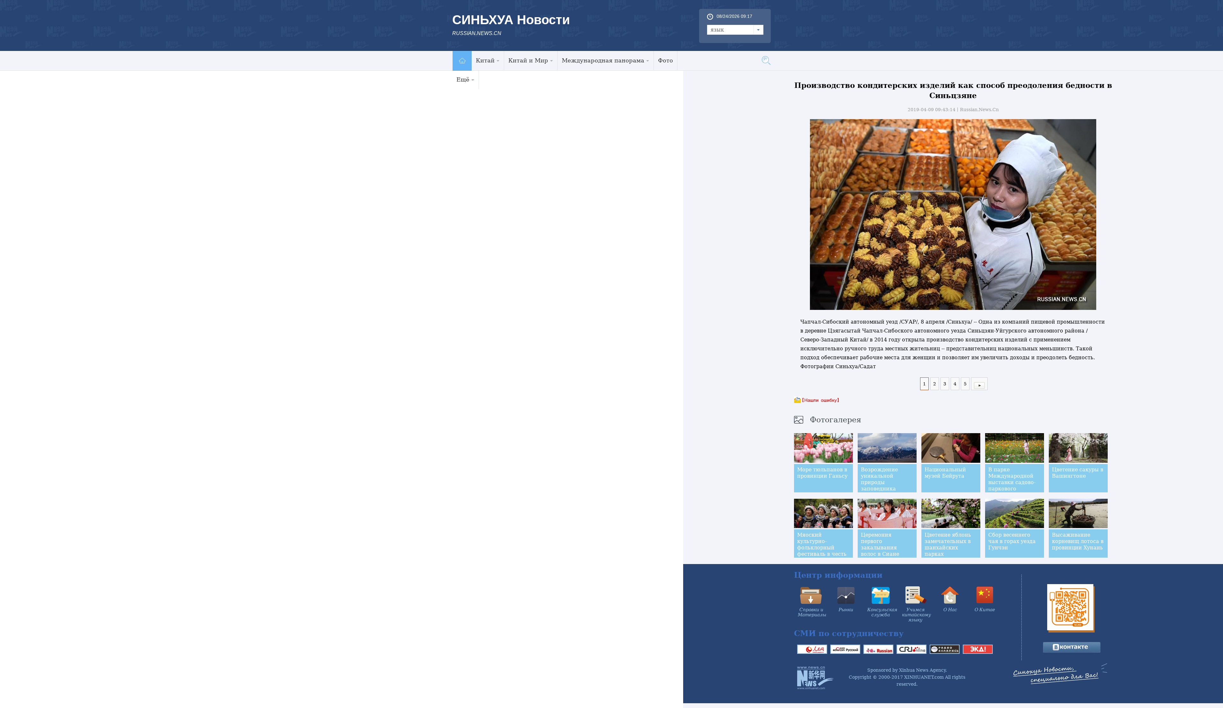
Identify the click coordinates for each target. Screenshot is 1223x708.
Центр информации (838, 575)
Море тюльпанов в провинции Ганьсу (822, 473)
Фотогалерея (835, 419)
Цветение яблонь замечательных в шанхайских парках (948, 544)
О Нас (950, 609)
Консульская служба (882, 612)
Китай (485, 60)
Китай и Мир (528, 60)
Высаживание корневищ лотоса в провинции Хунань (1078, 541)
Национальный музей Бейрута (945, 473)
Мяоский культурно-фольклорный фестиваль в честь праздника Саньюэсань (822, 551)
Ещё (462, 79)
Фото (665, 60)
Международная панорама (603, 60)
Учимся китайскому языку (916, 614)
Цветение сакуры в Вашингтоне (1077, 473)
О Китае (985, 609)
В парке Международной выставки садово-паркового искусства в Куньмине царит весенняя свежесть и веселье (1014, 492)
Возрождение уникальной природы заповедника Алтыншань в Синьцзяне (879, 485)
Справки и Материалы (812, 612)
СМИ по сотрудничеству (849, 633)
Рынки (846, 609)
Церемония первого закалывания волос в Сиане (880, 544)
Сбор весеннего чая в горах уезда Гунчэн (1012, 541)
